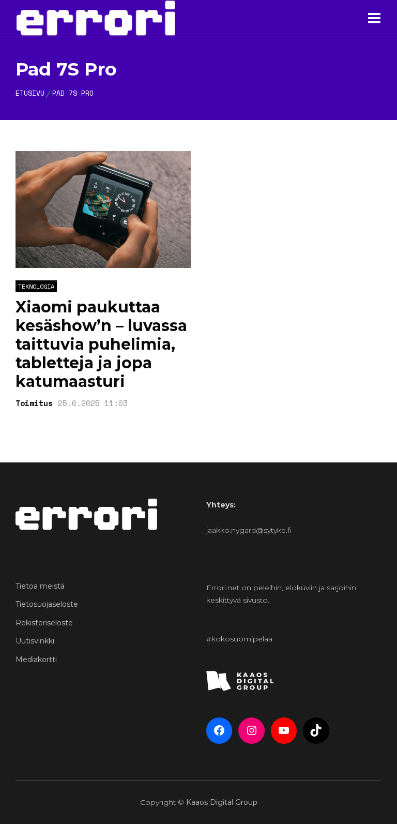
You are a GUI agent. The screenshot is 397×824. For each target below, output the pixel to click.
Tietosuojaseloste (47, 604)
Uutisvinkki (35, 641)
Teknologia (36, 286)
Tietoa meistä (40, 586)
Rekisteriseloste (44, 622)
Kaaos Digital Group (221, 802)
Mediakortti (36, 659)
